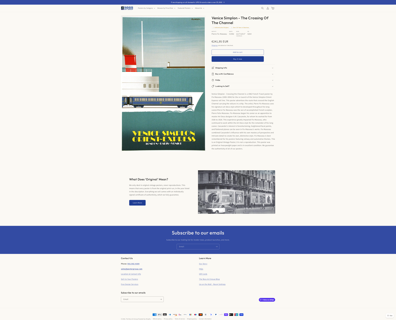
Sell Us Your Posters (129, 279)
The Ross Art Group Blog (209, 279)
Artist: (214, 31)
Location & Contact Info (131, 274)
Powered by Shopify (144, 319)
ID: (248, 31)
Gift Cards (203, 274)
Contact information (205, 319)
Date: (231, 31)
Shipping (214, 45)
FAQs (201, 269)
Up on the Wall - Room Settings (212, 284)
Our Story (203, 263)
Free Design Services (129, 284)
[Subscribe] (216, 246)
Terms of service (180, 319)
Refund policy (157, 319)
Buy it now (237, 59)
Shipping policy (192, 319)
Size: (237, 31)
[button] (146, 8)
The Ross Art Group (132, 319)
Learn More (137, 203)
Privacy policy (168, 319)
